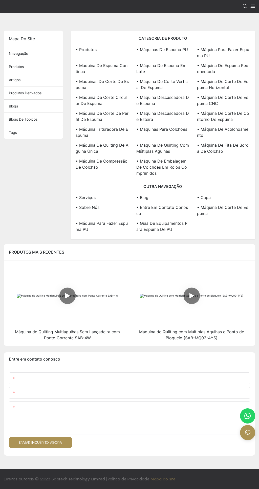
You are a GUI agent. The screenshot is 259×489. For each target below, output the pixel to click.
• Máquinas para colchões (161, 129)
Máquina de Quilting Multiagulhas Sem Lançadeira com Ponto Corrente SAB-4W (67, 334)
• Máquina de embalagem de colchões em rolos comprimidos (161, 167)
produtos (16, 66)
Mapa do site (163, 478)
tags (13, 132)
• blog (142, 197)
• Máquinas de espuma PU (162, 49)
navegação (18, 53)
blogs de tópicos (23, 119)
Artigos (14, 80)
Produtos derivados (25, 93)
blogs (13, 106)
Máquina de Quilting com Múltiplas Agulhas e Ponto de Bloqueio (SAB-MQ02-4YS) (191, 334)
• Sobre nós (87, 207)
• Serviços (86, 197)
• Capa (204, 197)
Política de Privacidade (129, 478)
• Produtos (86, 49)
